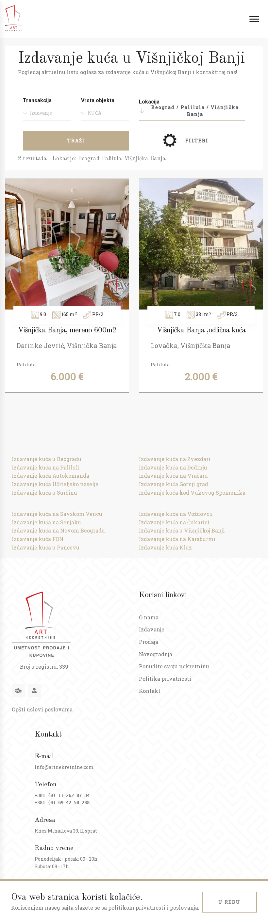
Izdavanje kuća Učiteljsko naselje (55, 484)
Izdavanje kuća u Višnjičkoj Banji (182, 530)
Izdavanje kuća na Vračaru (173, 475)
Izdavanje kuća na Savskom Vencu (57, 513)
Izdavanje (151, 629)
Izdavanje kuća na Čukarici (174, 522)
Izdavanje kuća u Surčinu (44, 492)
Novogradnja (155, 654)
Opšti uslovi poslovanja (42, 709)
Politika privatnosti (165, 678)
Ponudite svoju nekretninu (174, 666)
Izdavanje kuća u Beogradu (46, 458)
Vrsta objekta (97, 100)
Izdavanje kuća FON (37, 538)
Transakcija (37, 100)
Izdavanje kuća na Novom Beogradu (58, 530)
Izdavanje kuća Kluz (165, 547)
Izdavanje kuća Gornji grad (173, 484)
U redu (229, 902)
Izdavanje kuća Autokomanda (50, 475)
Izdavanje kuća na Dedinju (173, 467)
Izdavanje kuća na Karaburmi (177, 538)
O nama (149, 617)
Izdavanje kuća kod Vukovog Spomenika (192, 492)
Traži (76, 140)
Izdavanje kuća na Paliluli (46, 467)
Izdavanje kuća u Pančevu (45, 547)
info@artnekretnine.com (64, 767)
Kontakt (149, 690)
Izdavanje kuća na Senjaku (46, 522)
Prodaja (148, 641)
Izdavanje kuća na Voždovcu (176, 513)
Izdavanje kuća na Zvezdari (174, 458)
